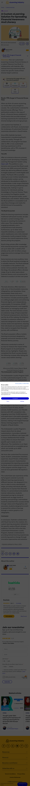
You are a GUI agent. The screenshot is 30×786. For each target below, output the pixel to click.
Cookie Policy (26, 383)
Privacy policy (18, 383)
